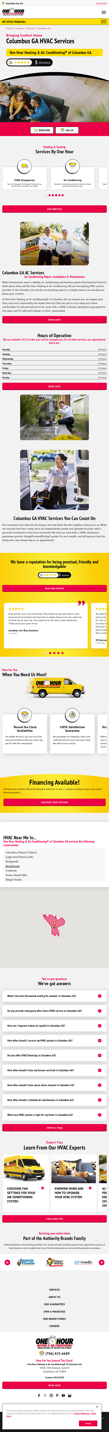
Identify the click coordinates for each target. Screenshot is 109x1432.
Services (54, 1289)
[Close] (97, 1407)
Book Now (54, 319)
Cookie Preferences (82, 1413)
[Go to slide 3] (54, 653)
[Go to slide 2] (50, 653)
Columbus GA (43, 28)
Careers (54, 1326)
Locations (19, 28)
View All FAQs (54, 1127)
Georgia (30, 28)
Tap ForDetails (103, 21)
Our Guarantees (54, 1304)
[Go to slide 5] (62, 653)
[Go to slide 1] (46, 653)
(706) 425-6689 (57, 1353)
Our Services (54, 209)
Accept (88, 1423)
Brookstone (13, 866)
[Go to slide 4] (58, 653)
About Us (54, 1297)
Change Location (101, 3)
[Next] (101, 1262)
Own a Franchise (54, 1311)
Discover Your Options (54, 802)
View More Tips (54, 1218)
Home (9, 28)
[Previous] (7, 1262)
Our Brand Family (54, 1318)
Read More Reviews (54, 588)
